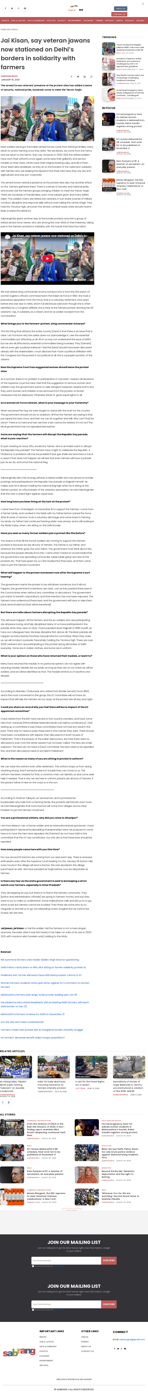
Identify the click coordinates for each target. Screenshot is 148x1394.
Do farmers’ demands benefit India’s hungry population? (33, 1037)
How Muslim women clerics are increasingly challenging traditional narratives (130, 78)
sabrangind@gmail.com (132, 1339)
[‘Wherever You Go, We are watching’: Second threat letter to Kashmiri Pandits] (87, 1197)
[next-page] (8, 1102)
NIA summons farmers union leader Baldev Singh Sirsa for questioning (40, 959)
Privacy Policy (58, 1266)
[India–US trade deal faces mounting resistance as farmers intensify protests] (54, 1067)
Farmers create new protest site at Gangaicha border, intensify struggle (42, 1029)
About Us (120, 8)
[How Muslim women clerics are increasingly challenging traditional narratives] (108, 79)
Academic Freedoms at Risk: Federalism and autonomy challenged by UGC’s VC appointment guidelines (129, 62)
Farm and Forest (9, 29)
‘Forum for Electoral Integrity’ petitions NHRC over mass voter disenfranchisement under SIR (130, 47)
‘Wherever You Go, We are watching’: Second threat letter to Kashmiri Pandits (120, 1196)
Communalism (122, 83)
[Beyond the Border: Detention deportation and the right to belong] (87, 1174)
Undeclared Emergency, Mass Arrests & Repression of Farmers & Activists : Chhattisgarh (130, 93)
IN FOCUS (108, 108)
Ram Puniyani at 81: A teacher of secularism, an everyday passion (130, 164)
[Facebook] (5, 8)
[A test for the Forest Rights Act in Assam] (91, 1067)
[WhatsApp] (18, 8)
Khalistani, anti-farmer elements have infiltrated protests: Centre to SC (41, 975)
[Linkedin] (85, 76)
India (118, 53)
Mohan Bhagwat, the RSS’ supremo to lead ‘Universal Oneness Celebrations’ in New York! (130, 184)
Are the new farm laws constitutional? (22, 1022)
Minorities (106, 1168)
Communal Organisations (109, 189)
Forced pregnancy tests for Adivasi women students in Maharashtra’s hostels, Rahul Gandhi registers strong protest (130, 120)
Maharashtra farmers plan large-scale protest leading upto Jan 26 (39, 994)
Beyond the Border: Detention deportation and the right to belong (118, 1174)
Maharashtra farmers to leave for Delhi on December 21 (32, 1014)
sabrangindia (122, 130)
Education (121, 69)
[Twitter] (11, 8)
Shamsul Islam (122, 193)
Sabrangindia (9, 76)
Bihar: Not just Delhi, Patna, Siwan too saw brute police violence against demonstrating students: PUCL (120, 1153)
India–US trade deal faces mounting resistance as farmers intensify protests (52, 1084)
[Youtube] (24, 8)
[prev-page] (2, 1102)
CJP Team (80, 1088)
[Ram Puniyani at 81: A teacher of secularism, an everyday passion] (108, 166)
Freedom (120, 98)
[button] (143, 3)
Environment (6, 1077)
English (72, 10)
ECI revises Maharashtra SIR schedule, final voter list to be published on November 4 (129, 144)
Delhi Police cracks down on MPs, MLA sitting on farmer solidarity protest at (44, 967)
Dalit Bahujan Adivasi (106, 122)
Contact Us (119, 14)
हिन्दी (81, 10)
